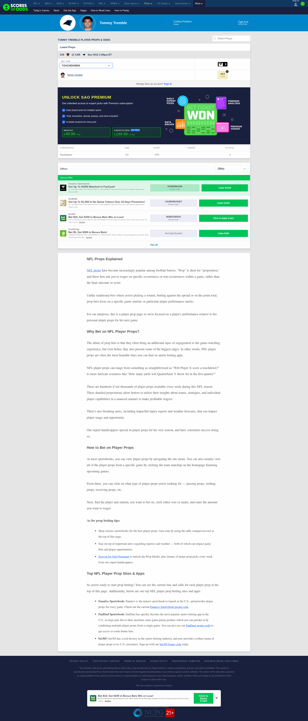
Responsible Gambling (186, 661)
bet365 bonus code (170, 644)
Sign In (168, 84)
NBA (47, 3)
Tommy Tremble (75, 75)
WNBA (113, 3)
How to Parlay (122, 10)
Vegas (83, 10)
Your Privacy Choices (106, 661)
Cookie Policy (159, 661)
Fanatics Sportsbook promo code (169, 607)
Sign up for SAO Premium (113, 556)
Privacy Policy (79, 661)
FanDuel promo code (198, 625)
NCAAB (88, 3)
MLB (59, 3)
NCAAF (72, 3)
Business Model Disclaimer (221, 661)
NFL (35, 3)
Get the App (70, 10)
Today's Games (41, 10)
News (56, 10)
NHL (101, 3)
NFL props (94, 270)
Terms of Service (135, 661)
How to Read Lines (100, 10)
